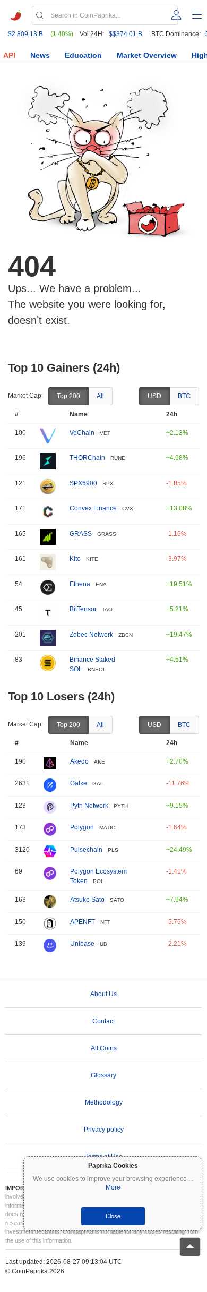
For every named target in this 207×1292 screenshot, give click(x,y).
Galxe (78, 783)
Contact (103, 1021)
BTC (184, 396)
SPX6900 (83, 483)
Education (83, 55)
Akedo (79, 761)
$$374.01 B (125, 34)
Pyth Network (89, 805)
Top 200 (68, 396)
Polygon (82, 827)
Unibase (82, 943)
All (100, 396)
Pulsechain (86, 849)
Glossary (103, 1075)
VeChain (82, 433)
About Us (103, 994)
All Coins (104, 1048)
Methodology (104, 1102)
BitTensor (83, 609)
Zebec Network (91, 634)
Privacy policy (104, 1129)
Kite (75, 558)
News (40, 55)
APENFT (82, 922)
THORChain (87, 457)
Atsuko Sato (87, 899)
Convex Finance (93, 508)
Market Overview (147, 55)
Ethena (80, 584)
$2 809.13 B (25, 34)
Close (113, 1216)
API (9, 55)
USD (154, 396)
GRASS (81, 533)
